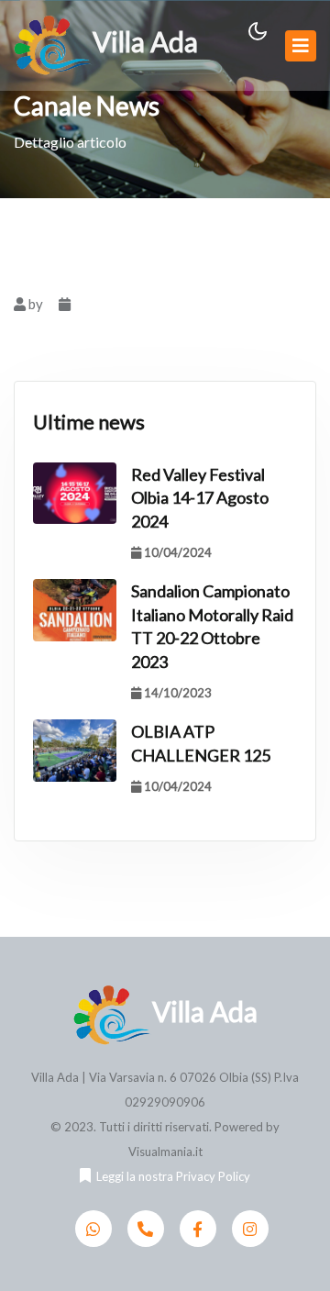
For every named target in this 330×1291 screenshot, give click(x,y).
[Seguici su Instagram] (250, 1228)
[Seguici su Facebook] (198, 1228)
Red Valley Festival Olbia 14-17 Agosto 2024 (200, 498)
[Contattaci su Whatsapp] (93, 1228)
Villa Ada (145, 41)
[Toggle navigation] (300, 45)
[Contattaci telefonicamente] (145, 1228)
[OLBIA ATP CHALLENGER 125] (74, 750)
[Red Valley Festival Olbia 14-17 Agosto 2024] (74, 493)
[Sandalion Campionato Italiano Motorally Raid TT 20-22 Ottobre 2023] (74, 610)
